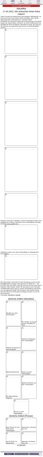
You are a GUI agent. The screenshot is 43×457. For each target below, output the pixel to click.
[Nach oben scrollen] (40, 454)
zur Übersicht (21, 445)
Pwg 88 (18, 295)
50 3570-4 (11, 295)
